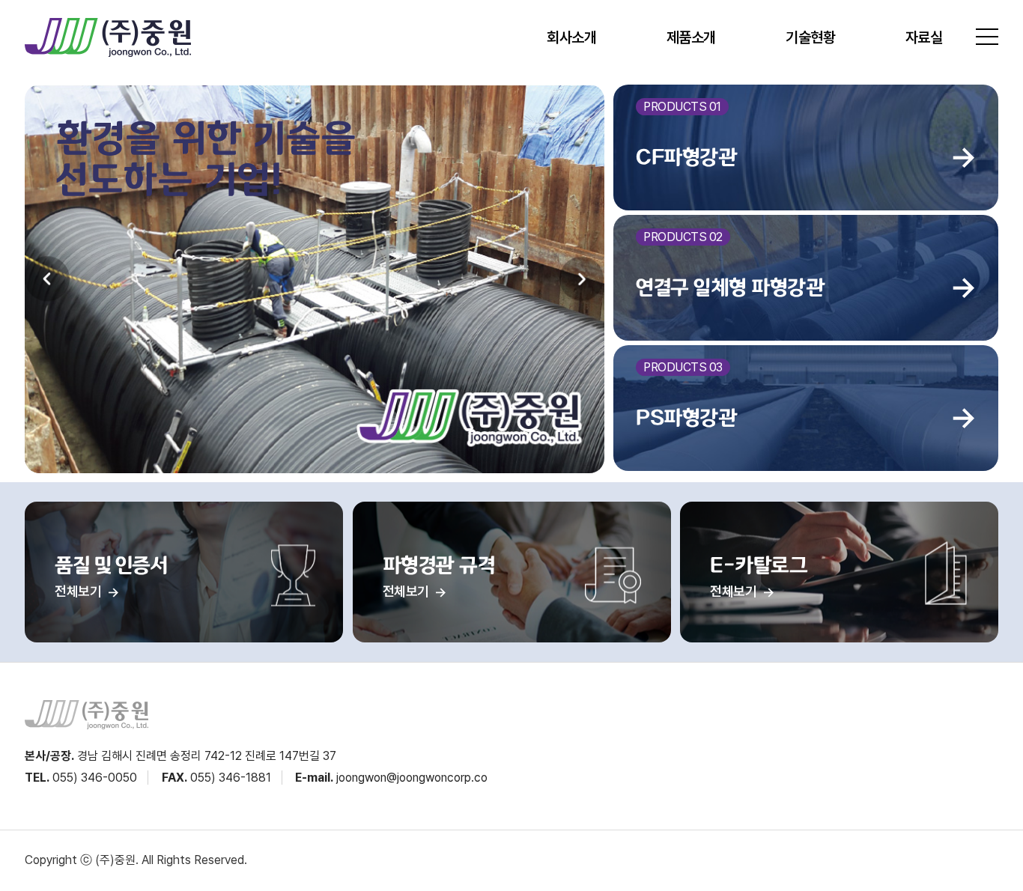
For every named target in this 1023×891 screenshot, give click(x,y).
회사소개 (571, 37)
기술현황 (810, 37)
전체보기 (79, 591)
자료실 (924, 37)
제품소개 (691, 37)
